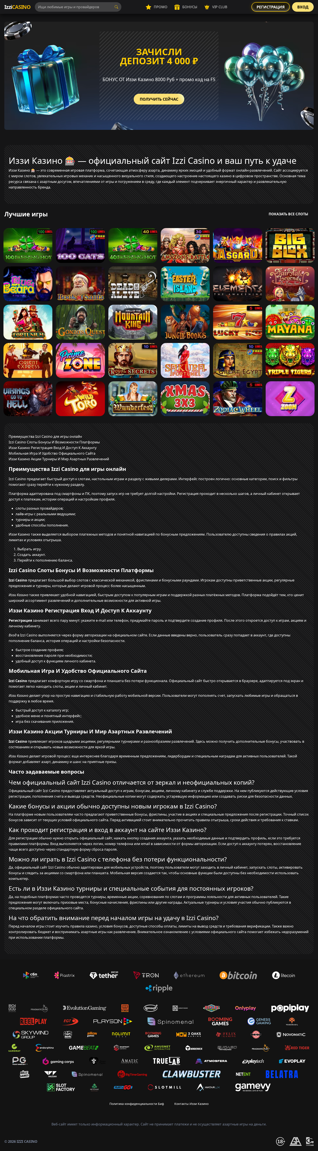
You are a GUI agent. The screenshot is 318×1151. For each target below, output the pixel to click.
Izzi (17, 6)
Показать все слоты (288, 214)
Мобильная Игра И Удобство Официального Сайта (52, 453)
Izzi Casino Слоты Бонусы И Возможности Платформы (54, 442)
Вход (302, 7)
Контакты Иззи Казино (191, 1104)
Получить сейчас (159, 99)
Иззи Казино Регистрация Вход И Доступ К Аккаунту (52, 447)
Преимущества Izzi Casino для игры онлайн (45, 436)
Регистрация (271, 7)
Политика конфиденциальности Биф (136, 1104)
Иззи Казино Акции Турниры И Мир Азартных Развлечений (59, 459)
